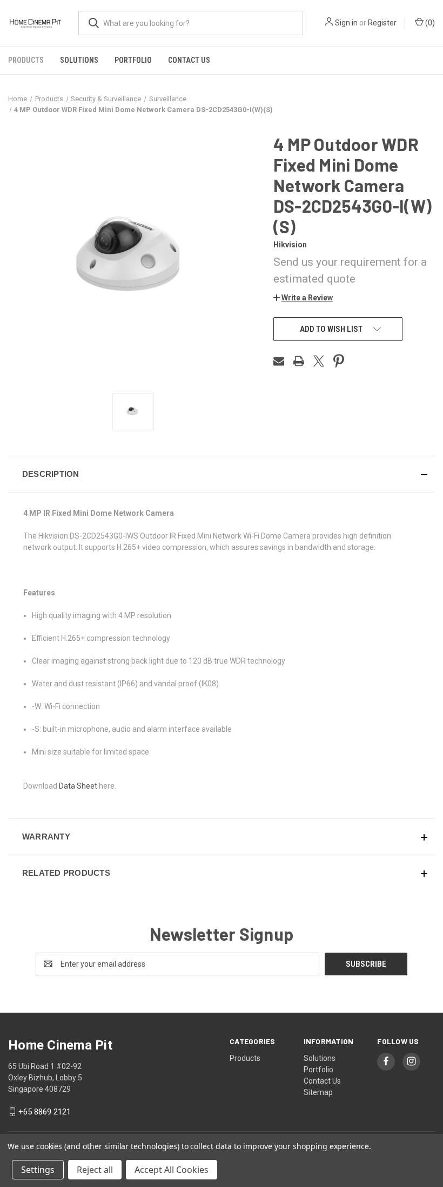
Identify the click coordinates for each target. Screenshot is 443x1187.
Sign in (346, 22)
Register (382, 22)
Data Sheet (78, 786)
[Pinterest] (338, 361)
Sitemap (318, 1092)
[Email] (278, 361)
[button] (303, 297)
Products (26, 60)
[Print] (298, 361)
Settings (38, 1170)
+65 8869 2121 (44, 1112)
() (429, 22)
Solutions (79, 60)
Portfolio (133, 60)
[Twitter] (318, 361)
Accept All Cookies (172, 1170)
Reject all (95, 1170)
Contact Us (189, 60)
